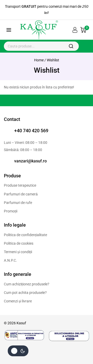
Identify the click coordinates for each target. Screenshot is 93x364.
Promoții (10, 211)
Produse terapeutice (20, 185)
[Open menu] (9, 30)
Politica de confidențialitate (25, 235)
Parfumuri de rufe (18, 203)
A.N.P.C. (10, 260)
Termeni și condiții (18, 252)
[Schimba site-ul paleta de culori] (18, 350)
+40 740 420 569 (31, 130)
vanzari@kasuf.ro (30, 161)
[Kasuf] (38, 30)
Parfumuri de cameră (21, 194)
